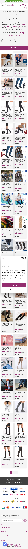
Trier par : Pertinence (19, 52)
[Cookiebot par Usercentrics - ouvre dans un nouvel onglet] (20, 258)
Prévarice (3, 531)
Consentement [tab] (5, 261)
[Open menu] (2, 8)
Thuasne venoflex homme (14, 26)
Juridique (3, 540)
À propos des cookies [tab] (21, 261)
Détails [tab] (12, 261)
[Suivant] (17, 472)
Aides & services (5, 535)
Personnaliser (13, 289)
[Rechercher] (24, 8)
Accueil (6, 14)
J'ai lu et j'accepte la (11, 516)
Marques (11, 14)
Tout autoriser (14, 285)
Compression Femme (9, 40)
